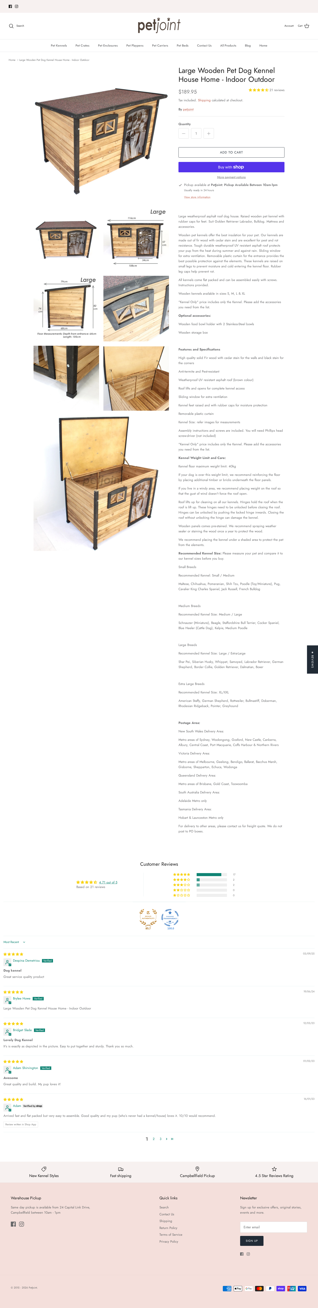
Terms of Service (170, 1234)
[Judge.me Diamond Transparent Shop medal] (170, 917)
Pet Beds (182, 45)
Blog (248, 45)
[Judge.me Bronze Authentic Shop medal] (148, 917)
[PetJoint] (159, 26)
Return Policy (168, 1228)
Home (263, 45)
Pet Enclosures (108, 45)
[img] (13, 954)
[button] (259, 90)
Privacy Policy (168, 1241)
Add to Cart (231, 152)
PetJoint (33, 1288)
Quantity (184, 124)
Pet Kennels (59, 45)
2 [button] (154, 1139)
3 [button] (160, 1139)
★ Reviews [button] (312, 659)
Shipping (204, 100)
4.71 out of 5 (108, 882)
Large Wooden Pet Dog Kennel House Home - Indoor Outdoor (54, 60)
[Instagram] (16, 6)
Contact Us (204, 45)
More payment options (231, 177)
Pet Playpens (134, 45)
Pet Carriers (160, 45)
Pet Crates (82, 45)
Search (164, 1207)
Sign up (252, 1241)
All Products (228, 45)
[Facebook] (10, 6)
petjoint (188, 109)
